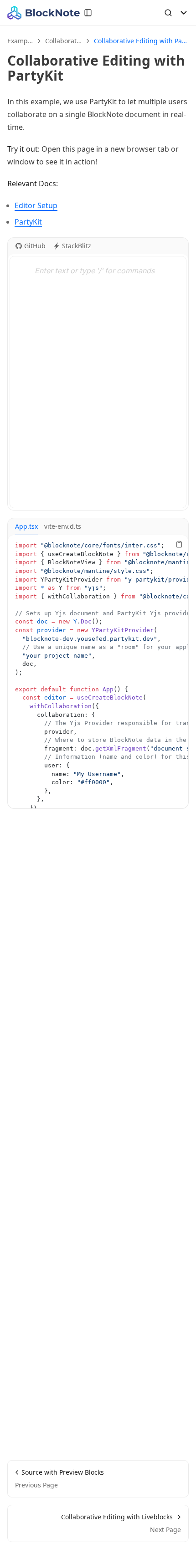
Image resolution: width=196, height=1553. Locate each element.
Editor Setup (36, 205)
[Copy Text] (179, 544)
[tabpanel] (98, 671)
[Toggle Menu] (183, 12)
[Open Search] (168, 12)
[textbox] (98, 382)
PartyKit (28, 222)
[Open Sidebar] (88, 12)
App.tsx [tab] (26, 526)
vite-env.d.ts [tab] (62, 526)
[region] (98, 671)
